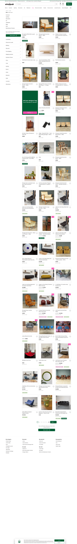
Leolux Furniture (25, 442)
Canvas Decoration (42, 442)
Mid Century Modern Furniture (27, 450)
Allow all (59, 540)
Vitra (56, 442)
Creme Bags (41, 448)
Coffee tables (8, 442)
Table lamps (8, 449)
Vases (7, 444)
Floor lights (8, 447)
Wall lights (7, 452)
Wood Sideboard (58, 441)
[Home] (9, 4)
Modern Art (24, 448)
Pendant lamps (8, 441)
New (10, 10)
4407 (49, 422)
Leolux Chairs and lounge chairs (27, 444)
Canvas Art (41, 441)
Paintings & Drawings (9, 451)
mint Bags (41, 450)
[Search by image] (56, 4)
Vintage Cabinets (25, 451)
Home (7, 10)
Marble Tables (58, 446)
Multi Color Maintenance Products (45, 451)
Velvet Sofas (58, 444)
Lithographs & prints (9, 446)
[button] (57, 1)
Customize (59, 542)
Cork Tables (41, 444)
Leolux (23, 441)
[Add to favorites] (37, 35)
